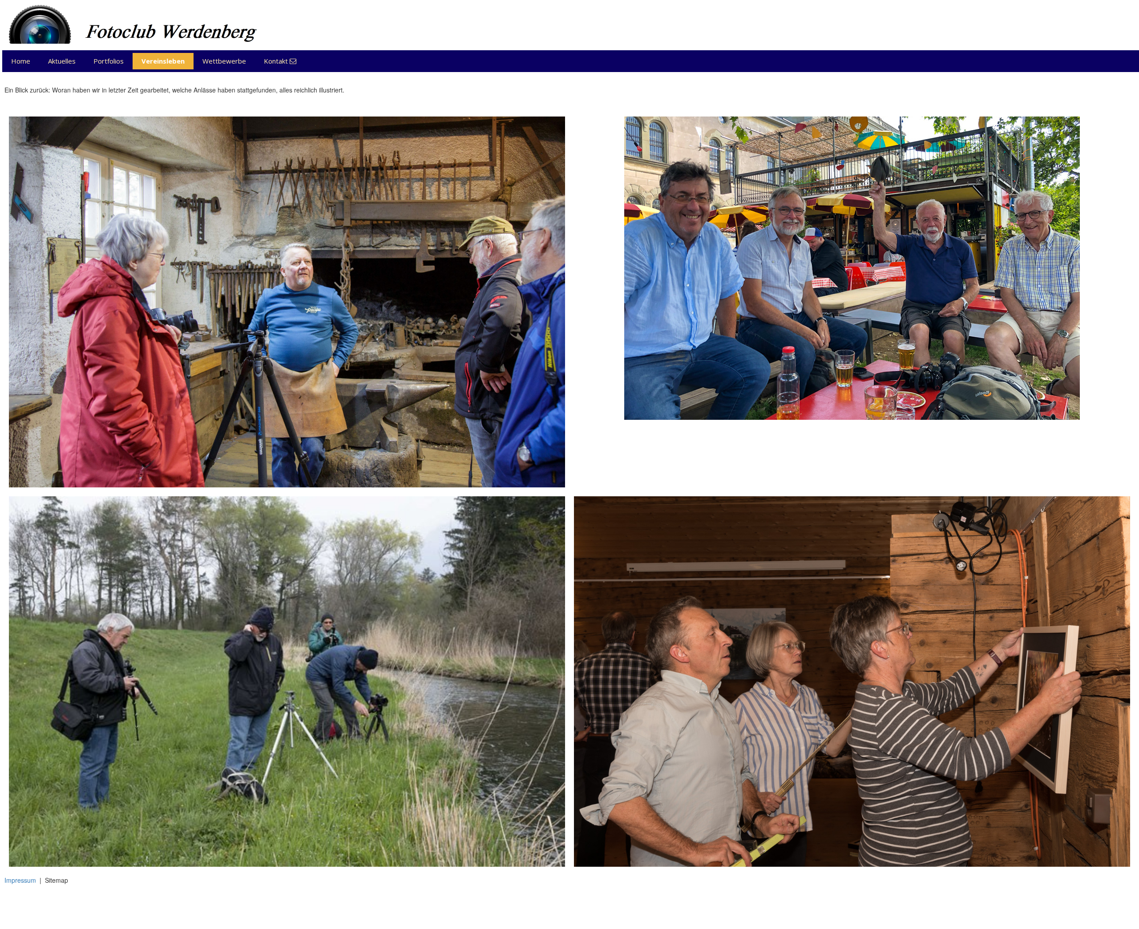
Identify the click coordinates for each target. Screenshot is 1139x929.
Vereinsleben (163, 60)
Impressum (20, 880)
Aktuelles (62, 60)
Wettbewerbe (224, 60)
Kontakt (280, 60)
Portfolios (108, 60)
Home (20, 60)
